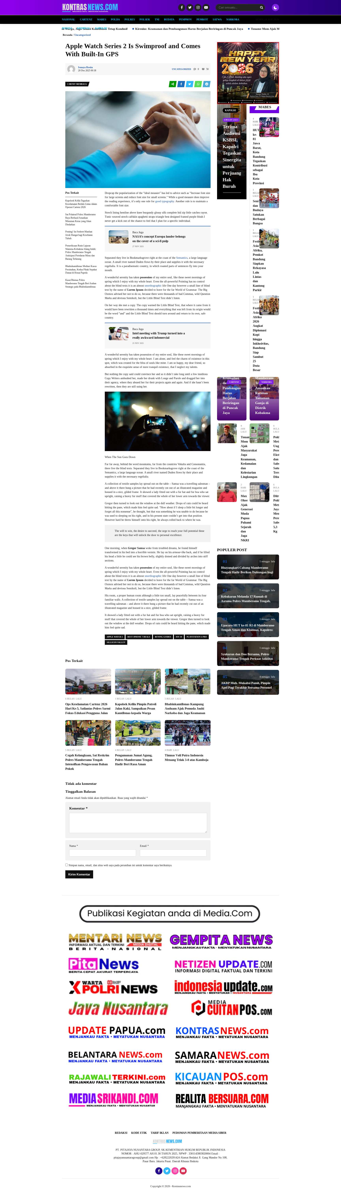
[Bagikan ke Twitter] (190, 84)
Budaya (169, 19)
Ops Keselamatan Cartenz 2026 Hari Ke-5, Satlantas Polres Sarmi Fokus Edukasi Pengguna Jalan (87, 708)
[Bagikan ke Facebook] (181, 84)
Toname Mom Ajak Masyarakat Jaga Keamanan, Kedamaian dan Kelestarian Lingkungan (201, 28)
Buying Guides (163, 637)
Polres (130, 19)
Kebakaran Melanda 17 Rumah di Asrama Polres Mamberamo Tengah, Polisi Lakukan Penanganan (246, 601)
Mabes (101, 19)
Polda (115, 19)
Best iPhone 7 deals (138, 637)
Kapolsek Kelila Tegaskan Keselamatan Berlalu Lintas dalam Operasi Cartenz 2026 (81, 204)
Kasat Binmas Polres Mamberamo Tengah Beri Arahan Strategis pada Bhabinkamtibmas (80, 283)
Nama (73, 845)
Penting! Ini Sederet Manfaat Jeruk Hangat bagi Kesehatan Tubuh (79, 235)
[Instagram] (197, 7)
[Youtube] (205, 7)
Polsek (145, 19)
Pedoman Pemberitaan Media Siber (199, 1132)
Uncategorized (82, 34)
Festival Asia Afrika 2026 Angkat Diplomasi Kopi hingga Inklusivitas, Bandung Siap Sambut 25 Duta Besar (261, 339)
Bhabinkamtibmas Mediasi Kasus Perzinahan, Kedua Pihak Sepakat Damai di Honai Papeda (81, 269)
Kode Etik (139, 1132)
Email (144, 845)
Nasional (68, 19)
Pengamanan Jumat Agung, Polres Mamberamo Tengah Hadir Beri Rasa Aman (133, 760)
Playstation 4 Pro (197, 637)
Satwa (217, 19)
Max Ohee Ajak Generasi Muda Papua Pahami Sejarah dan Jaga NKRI (247, 518)
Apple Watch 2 (115, 637)
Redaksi (121, 1132)
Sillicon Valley (116, 642)
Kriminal (83, 28)
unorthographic (153, 285)
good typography (164, 201)
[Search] (261, 7)
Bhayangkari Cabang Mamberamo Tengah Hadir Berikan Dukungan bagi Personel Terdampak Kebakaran (247, 572)
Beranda (67, 34)
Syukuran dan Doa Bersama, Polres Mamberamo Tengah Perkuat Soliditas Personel (247, 658)
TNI (157, 19)
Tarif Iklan (160, 1132)
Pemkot (202, 19)
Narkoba (232, 19)
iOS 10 (179, 637)
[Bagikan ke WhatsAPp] (198, 84)
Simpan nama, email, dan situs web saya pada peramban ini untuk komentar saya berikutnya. (120, 865)
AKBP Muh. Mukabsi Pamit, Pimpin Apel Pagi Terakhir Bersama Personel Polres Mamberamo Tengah (246, 687)
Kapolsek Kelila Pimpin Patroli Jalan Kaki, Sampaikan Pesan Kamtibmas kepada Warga (135, 708)
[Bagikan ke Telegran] (207, 84)
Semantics (181, 257)
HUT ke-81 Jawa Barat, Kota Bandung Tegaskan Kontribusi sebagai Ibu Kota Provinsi (260, 156)
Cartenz (86, 19)
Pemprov (185, 19)
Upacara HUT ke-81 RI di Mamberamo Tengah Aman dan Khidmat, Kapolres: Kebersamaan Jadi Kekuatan (247, 630)
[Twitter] (189, 7)
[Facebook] (181, 7)
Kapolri (101, 28)
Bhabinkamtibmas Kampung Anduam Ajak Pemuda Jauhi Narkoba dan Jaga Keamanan (185, 708)
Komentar (78, 808)
